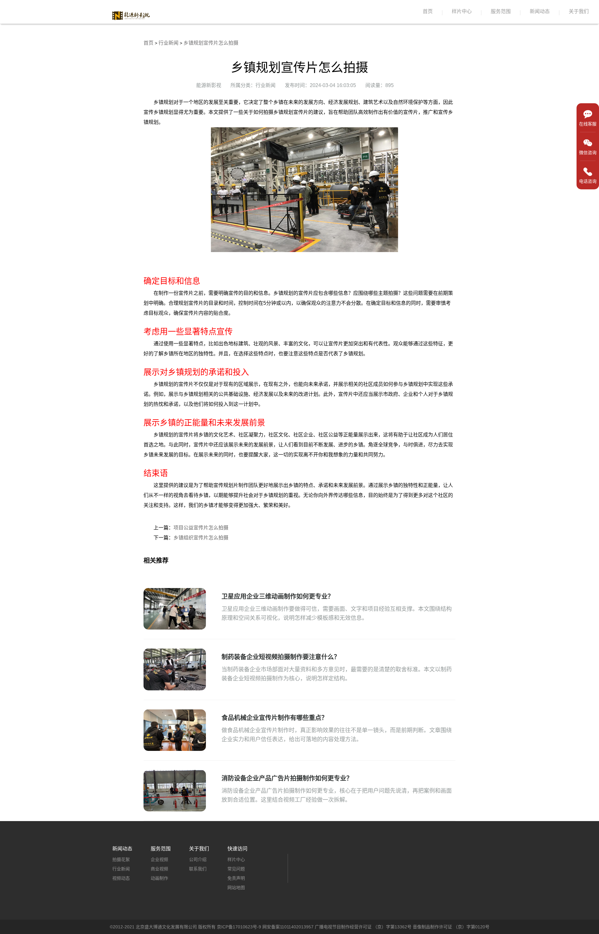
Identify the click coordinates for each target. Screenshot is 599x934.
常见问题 (236, 868)
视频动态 (121, 878)
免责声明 (236, 878)
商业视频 (159, 868)
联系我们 (198, 868)
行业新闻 (168, 43)
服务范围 (501, 11)
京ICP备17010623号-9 (239, 926)
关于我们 (579, 11)
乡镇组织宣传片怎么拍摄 (200, 537)
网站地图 (236, 887)
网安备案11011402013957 (288, 926)
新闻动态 (540, 11)
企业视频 (159, 859)
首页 (428, 11)
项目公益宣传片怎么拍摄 (200, 527)
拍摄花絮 (121, 859)
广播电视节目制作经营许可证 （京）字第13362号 (363, 926)
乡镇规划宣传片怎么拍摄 (210, 43)
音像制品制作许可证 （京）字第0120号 (451, 926)
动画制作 (159, 878)
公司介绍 (198, 859)
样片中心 (462, 11)
